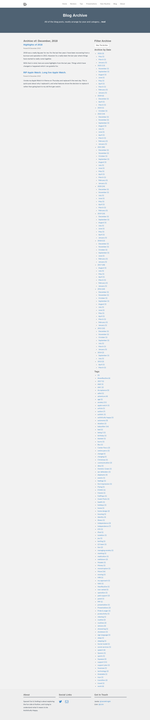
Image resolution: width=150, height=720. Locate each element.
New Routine (105, 4)
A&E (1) (100, 384)
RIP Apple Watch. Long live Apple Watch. (44, 72)
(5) (98, 375)
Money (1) (101, 565)
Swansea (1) (102, 668)
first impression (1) (105, 484)
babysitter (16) (103, 426)
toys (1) (100, 677)
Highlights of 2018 (32, 44)
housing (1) (102, 514)
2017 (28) (101, 265)
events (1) (101, 478)
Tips (81, 4)
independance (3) (104, 523)
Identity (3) (102, 517)
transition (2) (102, 680)
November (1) (103, 69)
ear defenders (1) (104, 472)
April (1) (101, 84)
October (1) (102, 111)
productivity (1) (103, 614)
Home (64, 4)
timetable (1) (102, 674)
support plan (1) (104, 665)
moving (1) (102, 574)
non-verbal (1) (103, 590)
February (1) (103, 90)
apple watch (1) (103, 405)
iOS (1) (100, 529)
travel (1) (101, 683)
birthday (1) (102, 436)
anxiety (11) (102, 402)
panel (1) (101, 599)
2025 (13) (101, 65)
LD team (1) (102, 544)
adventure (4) (103, 396)
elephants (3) (102, 475)
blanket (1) (102, 439)
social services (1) (104, 647)
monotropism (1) (104, 568)
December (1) (103, 99)
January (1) (102, 62)
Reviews (73, 4)
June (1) (101, 78)
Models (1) (102, 562)
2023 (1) (101, 108)
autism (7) (101, 411)
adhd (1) (101, 393)
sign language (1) (104, 635)
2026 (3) (101, 53)
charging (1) (102, 457)
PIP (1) (100, 602)
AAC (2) (101, 387)
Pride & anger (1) (104, 611)
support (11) (102, 662)
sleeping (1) (102, 641)
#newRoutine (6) (104, 378)
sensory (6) (102, 626)
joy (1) (100, 538)
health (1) (101, 502)
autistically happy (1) (105, 417)
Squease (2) (102, 659)
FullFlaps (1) (102, 496)
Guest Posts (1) (103, 499)
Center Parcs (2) (104, 448)
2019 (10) (101, 213)
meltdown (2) (103, 559)
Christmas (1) (103, 460)
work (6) (101, 686)
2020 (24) (101, 186)
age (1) (100, 399)
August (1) (102, 75)
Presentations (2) (104, 608)
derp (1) (100, 466)
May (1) (101, 56)
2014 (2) (101, 352)
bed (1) (100, 430)
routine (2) (102, 620)
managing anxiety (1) (105, 550)
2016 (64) (101, 289)
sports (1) (101, 656)
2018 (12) (101, 241)
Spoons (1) (102, 653)
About (122, 4)
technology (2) (103, 671)
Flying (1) (101, 487)
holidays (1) (102, 505)
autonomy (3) (103, 420)
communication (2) (105, 463)
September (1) (103, 71)
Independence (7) (104, 526)
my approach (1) (104, 581)
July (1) (101, 129)
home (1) (101, 508)
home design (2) (104, 511)
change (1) (101, 454)
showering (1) (103, 629)
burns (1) (101, 442)
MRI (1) (100, 577)
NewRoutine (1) (103, 587)
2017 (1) (101, 381)
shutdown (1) (103, 632)
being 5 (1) (102, 432)
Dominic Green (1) (105, 469)
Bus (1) (100, 445)
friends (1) (101, 493)
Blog (115, 4)
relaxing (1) (102, 617)
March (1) (102, 59)
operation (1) (102, 593)
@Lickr (101, 704)
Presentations (91, 4)
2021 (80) (101, 147)
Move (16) (101, 571)
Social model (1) (104, 644)
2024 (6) (101, 96)
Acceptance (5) (103, 390)
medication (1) (103, 556)
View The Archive (102, 45)
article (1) (101, 408)
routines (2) (102, 623)
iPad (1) (100, 532)
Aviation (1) (102, 423)
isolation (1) (102, 535)
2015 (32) (101, 328)
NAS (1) (100, 583)
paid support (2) (104, 596)
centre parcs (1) (103, 451)
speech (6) (101, 650)
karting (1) (101, 541)
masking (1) (102, 553)
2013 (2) (101, 361)
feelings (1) (102, 481)
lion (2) (100, 547)
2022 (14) (101, 114)
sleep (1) (101, 638)
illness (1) (101, 520)
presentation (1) (104, 605)
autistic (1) (102, 414)
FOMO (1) (101, 490)
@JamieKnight (105, 701)
